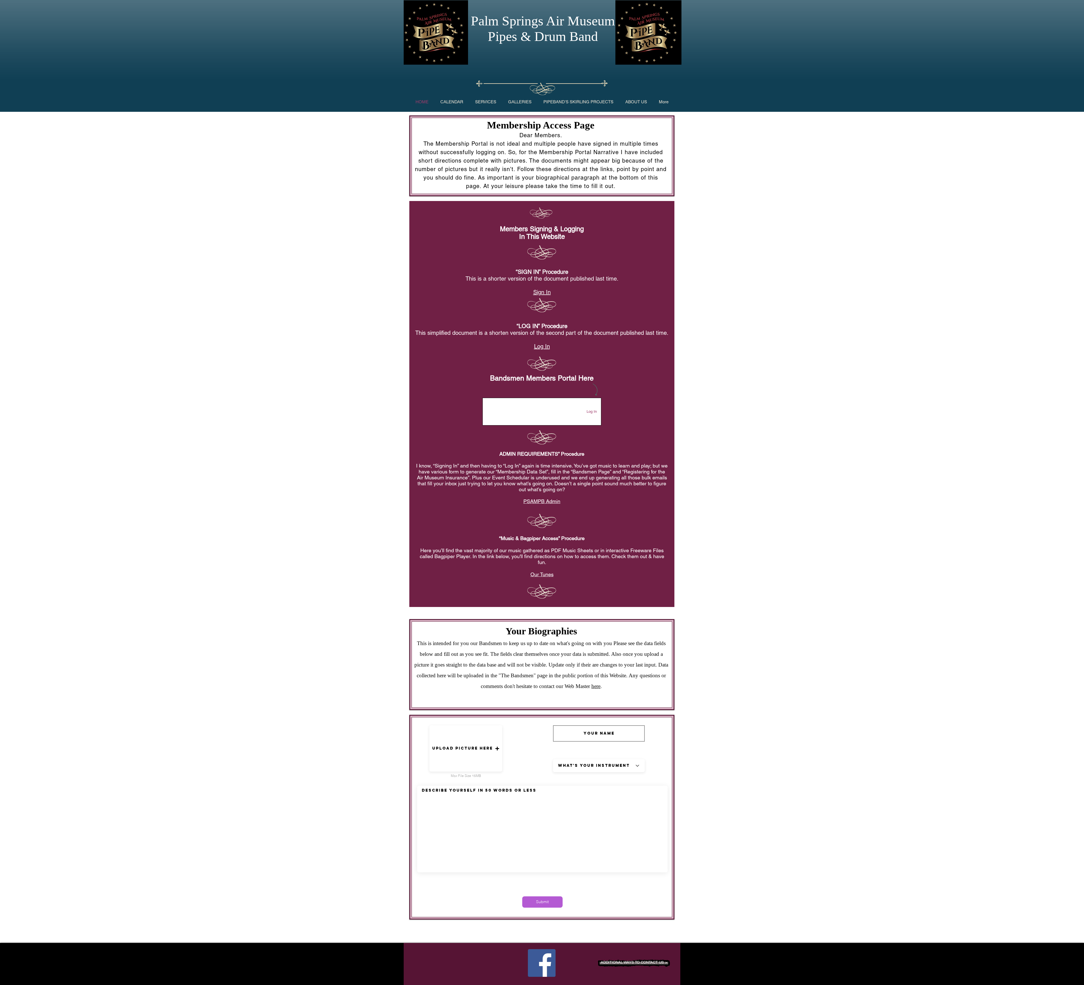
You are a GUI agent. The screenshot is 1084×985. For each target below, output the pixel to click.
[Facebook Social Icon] (542, 963)
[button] (465, 748)
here (595, 686)
